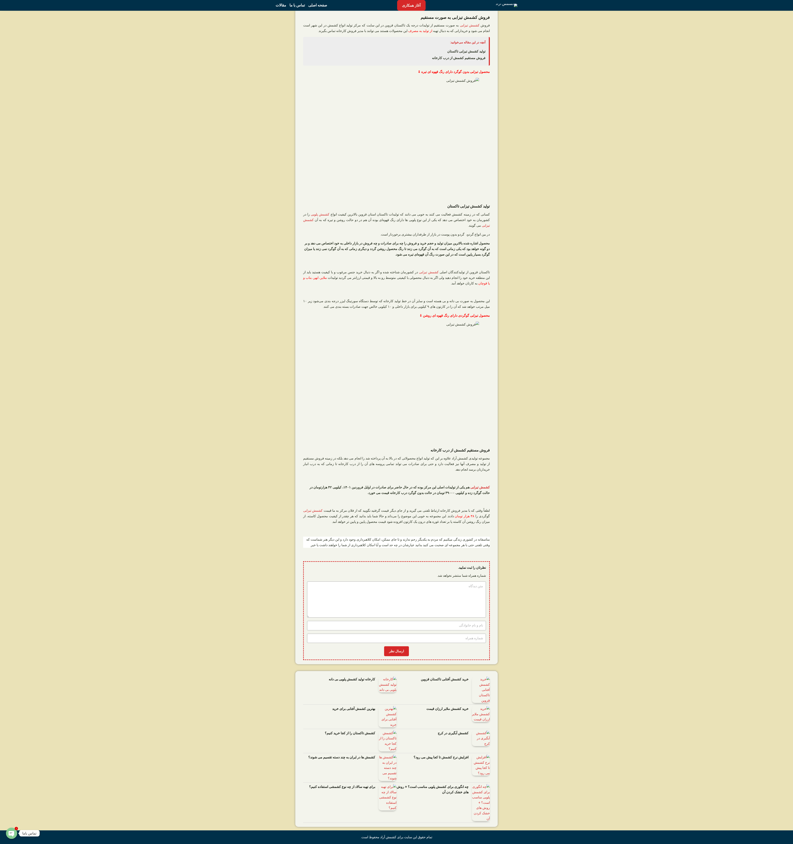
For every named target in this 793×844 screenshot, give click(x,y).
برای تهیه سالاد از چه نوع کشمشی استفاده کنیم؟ (342, 787)
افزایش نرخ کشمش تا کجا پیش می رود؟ (441, 757)
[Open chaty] (11, 831)
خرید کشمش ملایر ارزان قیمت (447, 709)
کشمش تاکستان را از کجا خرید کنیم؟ (350, 733)
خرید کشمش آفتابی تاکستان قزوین (445, 679)
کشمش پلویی (320, 214)
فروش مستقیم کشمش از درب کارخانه (459, 58)
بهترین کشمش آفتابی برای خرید (353, 709)
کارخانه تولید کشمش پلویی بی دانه (352, 679)
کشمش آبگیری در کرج (453, 733)
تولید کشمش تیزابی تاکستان (466, 51)
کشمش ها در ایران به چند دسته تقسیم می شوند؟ (341, 757)
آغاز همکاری (411, 5)
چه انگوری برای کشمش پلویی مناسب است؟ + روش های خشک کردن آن (433, 789)
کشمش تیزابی (470, 25)
